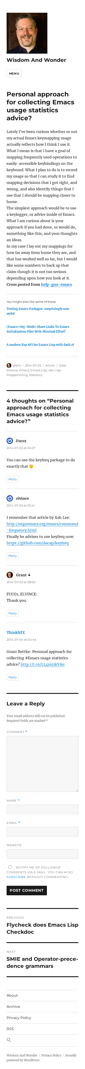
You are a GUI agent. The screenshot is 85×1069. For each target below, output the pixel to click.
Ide (51, 370)
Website (14, 845)
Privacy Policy (19, 1018)
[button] (42, 1040)
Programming (17, 375)
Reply (12, 479)
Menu (14, 73)
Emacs (24, 370)
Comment (17, 732)
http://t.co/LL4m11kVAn (43, 664)
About (12, 995)
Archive (13, 1006)
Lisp (58, 370)
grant (17, 365)
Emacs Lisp (38, 370)
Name (13, 801)
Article (50, 365)
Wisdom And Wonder (36, 60)
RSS (10, 1029)
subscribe (16, 877)
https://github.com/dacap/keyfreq (38, 543)
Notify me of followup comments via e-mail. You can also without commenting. (40, 872)
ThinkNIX (16, 632)
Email (13, 823)
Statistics (35, 375)
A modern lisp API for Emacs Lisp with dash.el (40, 345)
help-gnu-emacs (56, 284)
